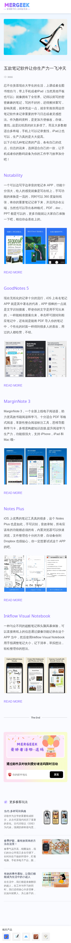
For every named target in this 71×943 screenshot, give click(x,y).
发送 (56, 774)
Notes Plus (14, 508)
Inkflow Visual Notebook (27, 616)
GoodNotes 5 (16, 288)
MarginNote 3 (17, 401)
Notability (13, 175)
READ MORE (13, 272)
